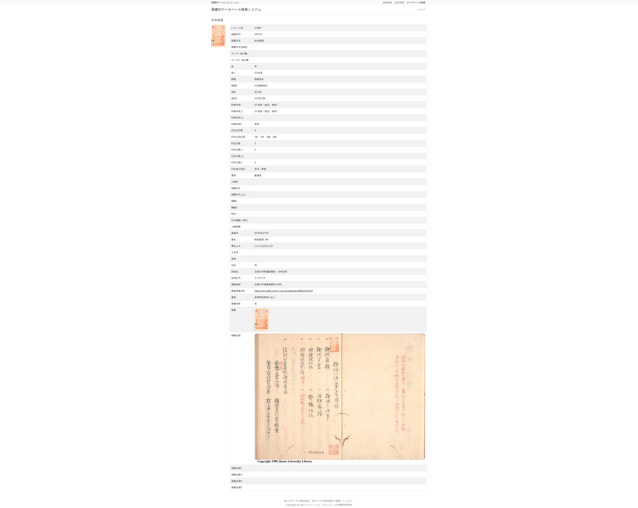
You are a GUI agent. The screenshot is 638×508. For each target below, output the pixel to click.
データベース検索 (416, 2)
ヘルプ (421, 9)
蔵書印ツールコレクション (225, 2)
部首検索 (399, 2)
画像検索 (387, 2)
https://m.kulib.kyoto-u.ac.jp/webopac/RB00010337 (284, 290)
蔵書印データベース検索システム (236, 9)
